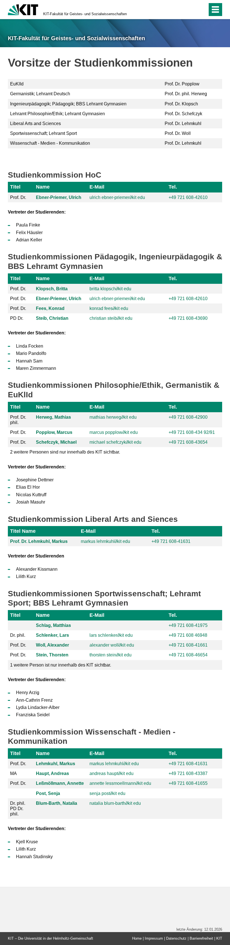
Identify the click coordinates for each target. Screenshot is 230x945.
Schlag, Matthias (53, 625)
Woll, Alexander (52, 645)
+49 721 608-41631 (170, 541)
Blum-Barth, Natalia (56, 803)
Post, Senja (48, 793)
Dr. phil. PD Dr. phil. (17, 808)
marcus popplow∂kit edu (113, 432)
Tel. (173, 187)
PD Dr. (16, 318)
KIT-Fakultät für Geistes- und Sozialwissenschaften (85, 14)
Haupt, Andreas (52, 773)
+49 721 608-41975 (188, 625)
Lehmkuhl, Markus (55, 763)
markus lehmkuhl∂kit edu (105, 541)
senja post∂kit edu (107, 793)
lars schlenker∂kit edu (111, 635)
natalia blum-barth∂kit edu (115, 803)
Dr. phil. (17, 635)
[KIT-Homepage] (23, 9)
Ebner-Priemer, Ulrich (58, 197)
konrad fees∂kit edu (108, 308)
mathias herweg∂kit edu (113, 417)
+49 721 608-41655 (188, 783)
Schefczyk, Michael (56, 442)
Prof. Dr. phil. (18, 420)
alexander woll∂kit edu (111, 645)
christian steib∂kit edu (110, 318)
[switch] (191, 9)
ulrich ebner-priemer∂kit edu (117, 197)
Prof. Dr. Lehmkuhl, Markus (39, 541)
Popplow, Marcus (54, 432)
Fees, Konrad (50, 308)
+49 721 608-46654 (188, 654)
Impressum (154, 938)
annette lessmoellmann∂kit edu (120, 783)
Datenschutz (176, 938)
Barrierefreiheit (201, 938)
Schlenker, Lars (52, 635)
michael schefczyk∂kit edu (115, 442)
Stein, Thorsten (52, 654)
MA (13, 773)
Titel (15, 187)
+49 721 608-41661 (188, 645)
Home (137, 938)
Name (43, 187)
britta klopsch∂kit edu (110, 288)
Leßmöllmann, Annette (60, 783)
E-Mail (96, 187)
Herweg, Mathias (53, 417)
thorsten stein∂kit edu (110, 654)
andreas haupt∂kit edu (111, 773)
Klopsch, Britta (52, 288)
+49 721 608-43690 (188, 318)
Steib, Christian (52, 318)
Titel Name (23, 531)
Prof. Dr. (18, 197)
